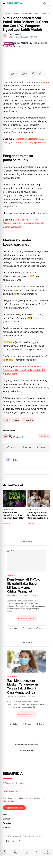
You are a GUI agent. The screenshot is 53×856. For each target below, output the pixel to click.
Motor (17, 420)
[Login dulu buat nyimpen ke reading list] (40, 73)
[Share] (33, 73)
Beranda (7, 13)
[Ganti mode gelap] (44, 3)
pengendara (43, 82)
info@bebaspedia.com (14, 808)
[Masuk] (49, 3)
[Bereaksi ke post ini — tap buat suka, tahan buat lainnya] (14, 73)
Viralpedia (14, 13)
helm (7, 420)
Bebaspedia (13, 774)
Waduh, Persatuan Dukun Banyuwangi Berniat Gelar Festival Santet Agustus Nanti (24, 370)
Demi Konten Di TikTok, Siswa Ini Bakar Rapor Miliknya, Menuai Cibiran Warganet (23, 223)
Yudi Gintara (14, 34)
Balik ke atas (25, 750)
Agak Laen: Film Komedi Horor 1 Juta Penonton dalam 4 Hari (13, 515)
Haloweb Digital (35, 836)
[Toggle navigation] (4, 3)
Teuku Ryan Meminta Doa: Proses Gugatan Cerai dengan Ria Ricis (37, 515)
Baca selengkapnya (25, 618)
